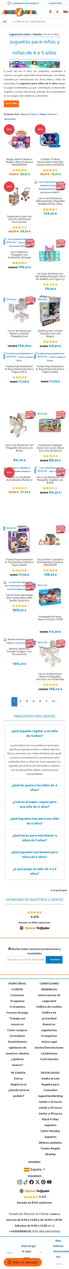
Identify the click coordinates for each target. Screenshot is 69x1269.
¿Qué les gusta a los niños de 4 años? (34, 788)
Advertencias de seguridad (49, 998)
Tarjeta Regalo (50, 1149)
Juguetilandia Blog (50, 1096)
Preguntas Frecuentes (17, 1004)
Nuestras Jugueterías (49, 1028)
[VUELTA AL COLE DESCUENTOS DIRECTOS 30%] (19, 139)
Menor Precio (29, 114)
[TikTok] (26, 1182)
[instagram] (20, 1182)
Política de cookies (49, 1007)
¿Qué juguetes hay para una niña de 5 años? (34, 821)
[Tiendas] (50, 12)
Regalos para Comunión (50, 1088)
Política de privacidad (49, 1016)
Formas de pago (17, 1013)
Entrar (18, 1079)
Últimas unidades (50, 1143)
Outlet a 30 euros (50, 1114)
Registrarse (18, 1085)
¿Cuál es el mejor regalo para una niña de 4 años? (34, 805)
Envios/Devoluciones (49, 1048)
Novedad (9, 119)
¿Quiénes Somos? (17, 1062)
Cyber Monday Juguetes (50, 1134)
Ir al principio (59, 890)
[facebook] (32, 1182)
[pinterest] (44, 1182)
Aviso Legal (49, 1042)
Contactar (17, 996)
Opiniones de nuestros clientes (17, 1051)
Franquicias (49, 1036)
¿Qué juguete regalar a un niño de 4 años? (34, 734)
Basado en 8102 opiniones (35, 919)
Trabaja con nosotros (17, 1022)
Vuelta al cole (50, 1079)
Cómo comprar (17, 1031)
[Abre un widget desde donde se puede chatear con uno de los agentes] (23, 1262)
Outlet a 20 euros (50, 1108)
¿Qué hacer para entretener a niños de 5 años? (34, 838)
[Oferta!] (19, 311)
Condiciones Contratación (49, 1057)
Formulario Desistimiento (17, 1039)
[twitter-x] (38, 1182)
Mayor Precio (48, 114)
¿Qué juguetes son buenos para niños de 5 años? (34, 855)
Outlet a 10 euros (50, 1102)
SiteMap (50, 1155)
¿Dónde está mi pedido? (18, 1093)
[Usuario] (57, 12)
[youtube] (49, 1182)
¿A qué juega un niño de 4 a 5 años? (34, 872)
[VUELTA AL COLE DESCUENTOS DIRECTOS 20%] (19, 197)
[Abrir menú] (5, 22)
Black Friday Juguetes (50, 1122)
